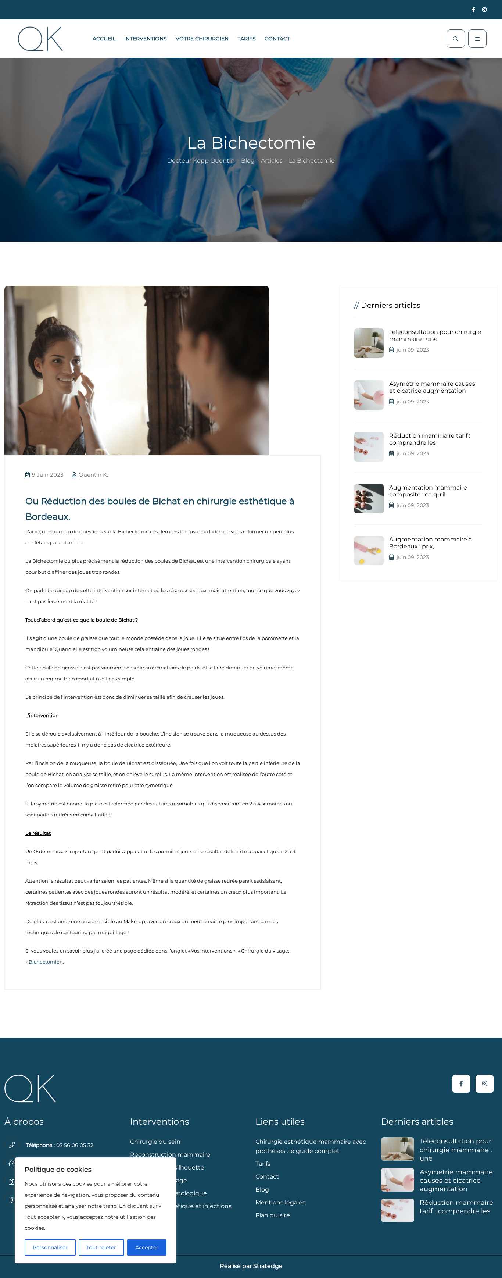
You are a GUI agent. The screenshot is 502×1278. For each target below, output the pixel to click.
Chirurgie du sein (155, 1141)
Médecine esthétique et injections (181, 1206)
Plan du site (272, 1215)
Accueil (104, 38)
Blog (262, 1189)
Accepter (146, 1247)
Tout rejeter (101, 1247)
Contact (277, 38)
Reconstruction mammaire (170, 1154)
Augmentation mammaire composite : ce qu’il (428, 491)
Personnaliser (50, 1247)
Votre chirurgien (202, 38)
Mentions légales (280, 1202)
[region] (95, 1210)
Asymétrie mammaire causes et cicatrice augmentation (432, 387)
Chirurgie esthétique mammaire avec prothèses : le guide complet (310, 1146)
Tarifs (246, 38)
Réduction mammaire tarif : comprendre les (429, 439)
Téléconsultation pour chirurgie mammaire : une (435, 335)
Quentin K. (92, 474)
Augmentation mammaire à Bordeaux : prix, (430, 543)
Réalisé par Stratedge (251, 1266)
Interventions (145, 38)
